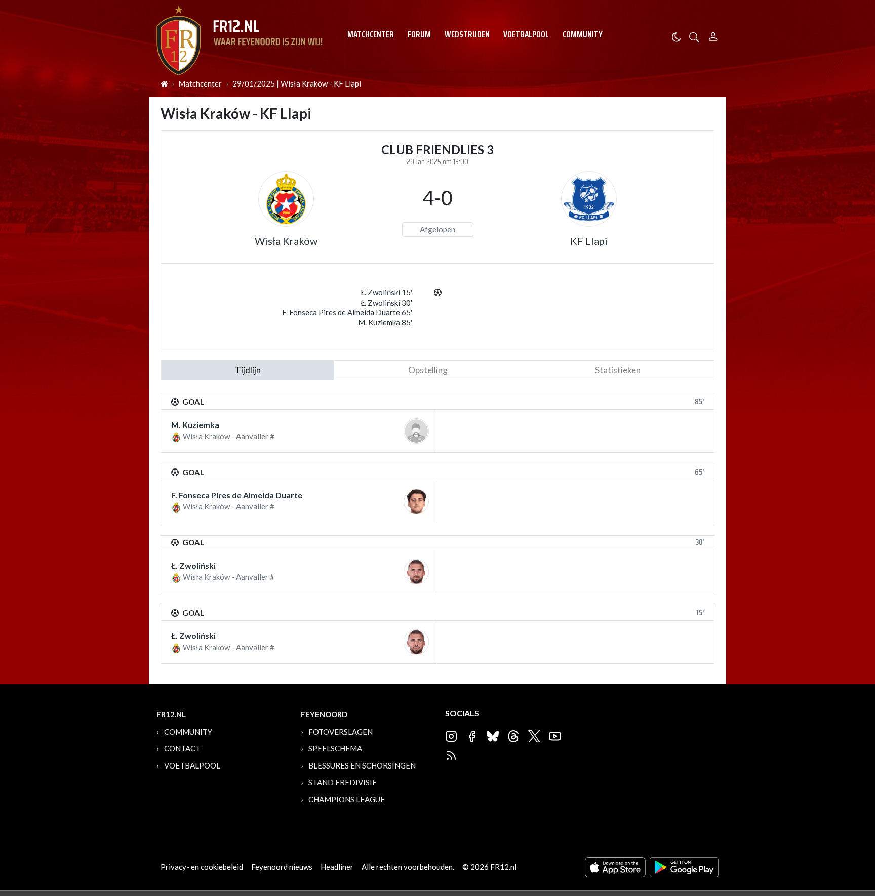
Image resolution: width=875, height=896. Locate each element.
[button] (694, 36)
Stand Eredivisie (342, 782)
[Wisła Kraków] (286, 199)
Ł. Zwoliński (193, 565)
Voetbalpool (526, 34)
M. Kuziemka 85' (385, 322)
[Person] (713, 35)
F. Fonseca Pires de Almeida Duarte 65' (347, 312)
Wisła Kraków (286, 241)
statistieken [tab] (618, 370)
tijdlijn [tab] (248, 370)
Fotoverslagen (340, 731)
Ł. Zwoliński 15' (386, 292)
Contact (182, 748)
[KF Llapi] (589, 199)
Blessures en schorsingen (362, 765)
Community (583, 34)
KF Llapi (589, 241)
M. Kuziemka (195, 425)
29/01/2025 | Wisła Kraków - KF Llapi (296, 83)
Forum (419, 34)
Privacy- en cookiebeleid (202, 866)
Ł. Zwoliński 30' (386, 302)
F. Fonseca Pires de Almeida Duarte (236, 495)
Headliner (337, 866)
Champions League (346, 799)
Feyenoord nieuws (281, 866)
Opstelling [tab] (428, 370)
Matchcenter (370, 34)
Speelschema (335, 748)
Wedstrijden (467, 34)
